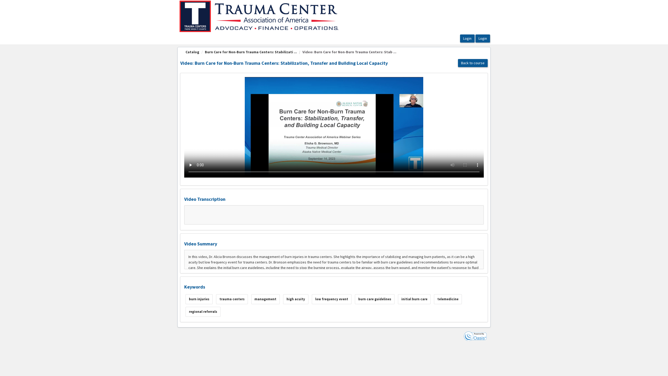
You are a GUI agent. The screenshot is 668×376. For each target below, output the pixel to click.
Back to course (473, 63)
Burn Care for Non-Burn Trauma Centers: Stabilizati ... (251, 52)
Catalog (192, 52)
